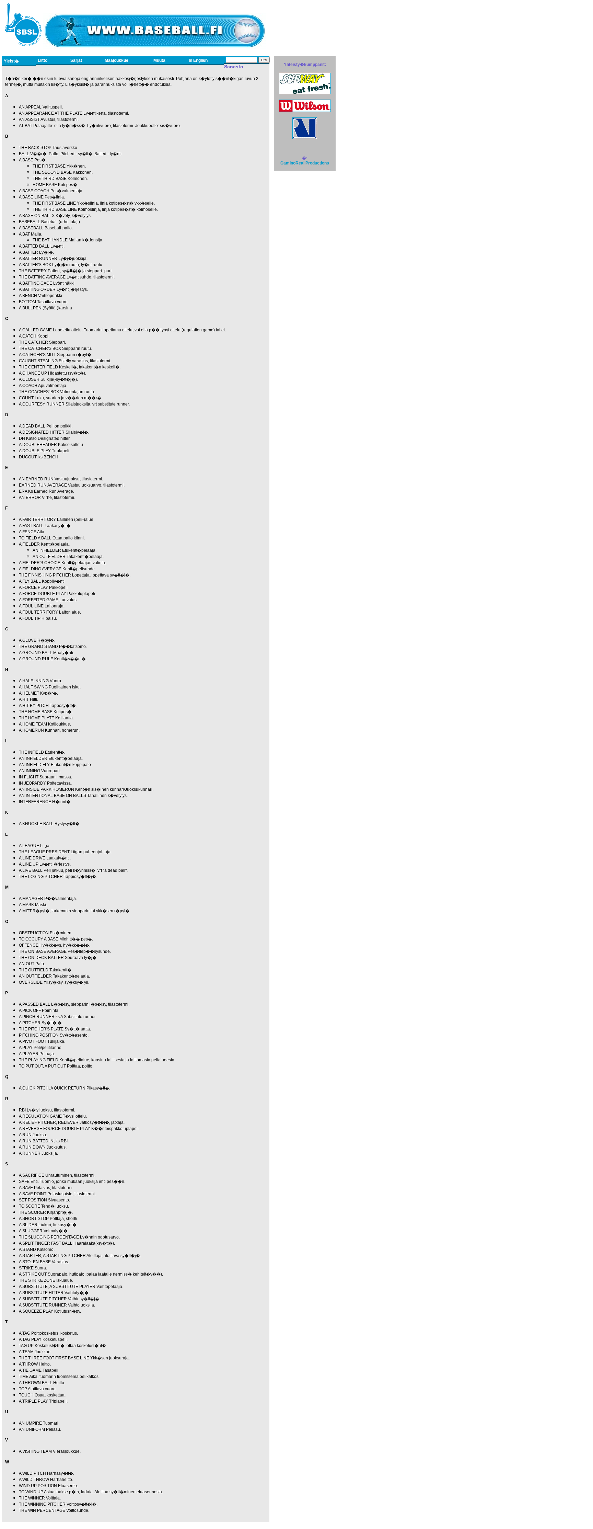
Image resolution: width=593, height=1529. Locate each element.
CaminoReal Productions (304, 163)
